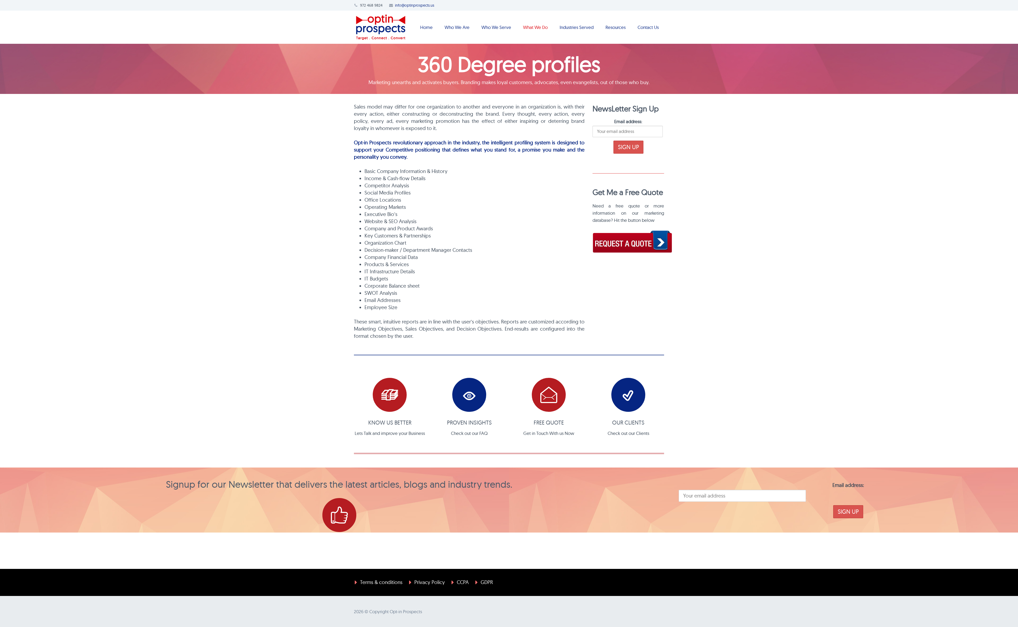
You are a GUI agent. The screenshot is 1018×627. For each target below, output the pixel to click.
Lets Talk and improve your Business (390, 433)
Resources (615, 27)
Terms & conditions (381, 582)
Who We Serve (496, 27)
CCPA (463, 582)
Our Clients (628, 422)
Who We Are (457, 27)
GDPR (487, 582)
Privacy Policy (429, 582)
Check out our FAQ (469, 433)
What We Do (535, 27)
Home (426, 27)
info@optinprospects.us (414, 5)
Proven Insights (469, 422)
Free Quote (549, 422)
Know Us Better (389, 422)
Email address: (628, 121)
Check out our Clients (628, 433)
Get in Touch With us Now (548, 433)
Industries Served (577, 27)
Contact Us (648, 27)
